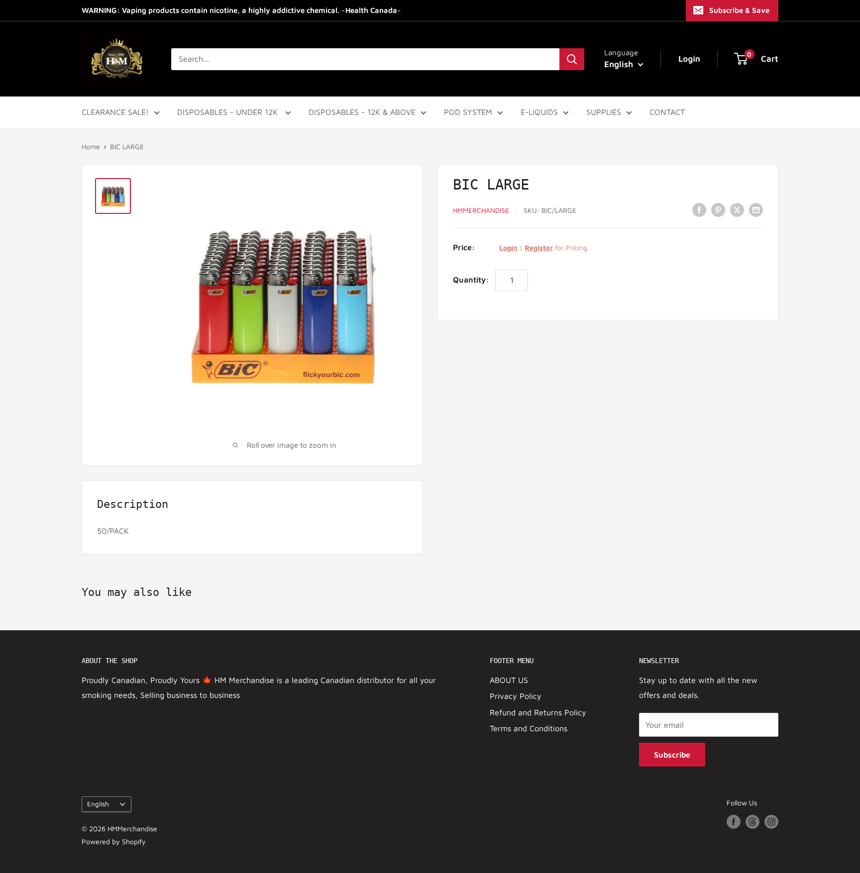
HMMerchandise (481, 210)
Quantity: (471, 279)
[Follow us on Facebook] (734, 822)
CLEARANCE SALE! (115, 111)
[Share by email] (756, 209)
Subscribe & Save (739, 10)
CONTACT (667, 111)
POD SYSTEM (468, 111)
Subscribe (672, 754)
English (98, 804)
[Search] (571, 59)
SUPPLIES (603, 111)
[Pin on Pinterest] (718, 209)
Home (91, 146)
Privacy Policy (515, 695)
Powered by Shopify (114, 841)
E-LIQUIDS (539, 111)
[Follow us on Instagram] (771, 822)
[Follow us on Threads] (752, 822)
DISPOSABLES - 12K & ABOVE (362, 111)
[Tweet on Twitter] (737, 209)
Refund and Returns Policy (538, 712)
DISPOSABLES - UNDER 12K (228, 111)
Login (508, 247)
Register (539, 247)
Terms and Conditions (528, 728)
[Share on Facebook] (699, 209)
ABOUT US (509, 680)
